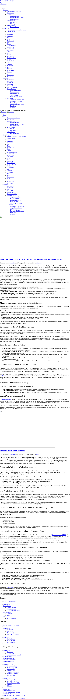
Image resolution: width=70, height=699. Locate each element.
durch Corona (10, 653)
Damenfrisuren (11, 14)
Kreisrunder (10, 652)
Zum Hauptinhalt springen (7, 0)
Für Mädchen (14, 22)
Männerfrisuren (11, 25)
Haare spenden (7, 693)
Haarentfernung (14, 92)
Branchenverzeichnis (9, 690)
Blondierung (10, 75)
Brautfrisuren (10, 13)
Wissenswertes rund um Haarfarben (16, 30)
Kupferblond (10, 61)
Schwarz (9, 72)
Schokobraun (10, 70)
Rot (8, 67)
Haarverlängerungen (8, 658)
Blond (8, 39)
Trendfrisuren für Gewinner (12, 451)
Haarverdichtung (7, 656)
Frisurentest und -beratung (14, 11)
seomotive (12, 263)
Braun (8, 42)
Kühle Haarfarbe (11, 58)
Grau (8, 51)
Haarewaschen (11, 642)
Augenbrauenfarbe (12, 666)
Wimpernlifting (14, 95)
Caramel (9, 44)
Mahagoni (9, 64)
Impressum (14, 698)
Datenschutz (22, 698)
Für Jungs (13, 24)
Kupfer (9, 59)
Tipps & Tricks (11, 31)
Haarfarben (6, 28)
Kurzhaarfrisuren (14, 16)
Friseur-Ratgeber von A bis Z (11, 625)
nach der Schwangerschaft (14, 655)
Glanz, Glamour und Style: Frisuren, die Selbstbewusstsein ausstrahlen (31, 259)
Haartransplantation (12, 87)
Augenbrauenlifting (15, 90)
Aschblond (10, 34)
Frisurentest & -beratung (9, 601)
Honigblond (10, 55)
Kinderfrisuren (11, 20)
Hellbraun (9, 53)
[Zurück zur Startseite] (3, 4)
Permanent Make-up (15, 93)
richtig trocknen (11, 640)
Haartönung (10, 76)
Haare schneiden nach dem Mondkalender (14, 695)
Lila (8, 62)
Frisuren (5, 10)
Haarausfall (10, 84)
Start (4, 8)
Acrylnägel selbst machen (17, 99)
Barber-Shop (13, 103)
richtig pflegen (11, 639)
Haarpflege (10, 82)
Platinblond (10, 65)
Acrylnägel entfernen (16, 101)
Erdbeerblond (10, 50)
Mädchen (9, 613)
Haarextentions (11, 86)
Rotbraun (9, 68)
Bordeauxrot (10, 41)
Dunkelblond (10, 47)
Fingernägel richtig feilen (17, 104)
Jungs (8, 615)
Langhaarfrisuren (14, 19)
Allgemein (38, 263)
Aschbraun (10, 36)
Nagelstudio (10, 98)
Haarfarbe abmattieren (13, 634)
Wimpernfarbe (11, 669)
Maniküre (12, 107)
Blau (8, 37)
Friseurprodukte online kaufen (11, 692)
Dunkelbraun (10, 48)
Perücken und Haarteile (9, 659)
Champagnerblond (12, 45)
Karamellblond (11, 56)
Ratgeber (5, 78)
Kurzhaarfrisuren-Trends (16, 17)
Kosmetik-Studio (11, 89)
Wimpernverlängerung (16, 96)
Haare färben (10, 79)
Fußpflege (13, 106)
